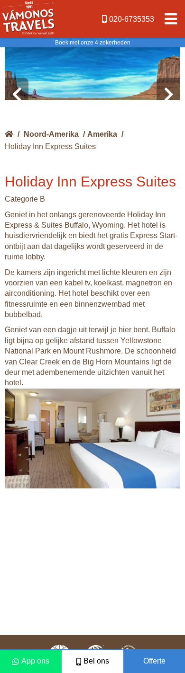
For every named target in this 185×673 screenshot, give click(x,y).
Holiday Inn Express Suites (50, 146)
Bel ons (96, 661)
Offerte (154, 661)
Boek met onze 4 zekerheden (92, 42)
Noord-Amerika (51, 134)
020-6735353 (131, 19)
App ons (35, 661)
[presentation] (16, 95)
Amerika (102, 134)
